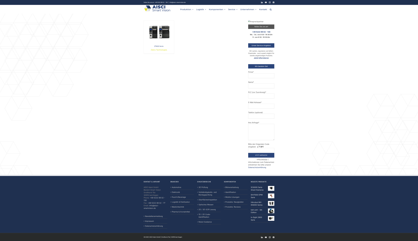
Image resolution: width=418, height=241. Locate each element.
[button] (271, 9)
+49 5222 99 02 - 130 (261, 32)
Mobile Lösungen (232, 197)
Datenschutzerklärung (257, 167)
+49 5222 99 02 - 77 (156, 203)
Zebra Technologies (159, 50)
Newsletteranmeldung (154, 216)
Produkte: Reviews (233, 207)
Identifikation (230, 192)
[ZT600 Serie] (159, 22)
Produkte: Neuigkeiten (234, 202)
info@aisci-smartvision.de (177, 2)
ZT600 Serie (158, 46)
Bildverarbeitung (232, 187)
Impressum (149, 221)
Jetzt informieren (261, 58)
